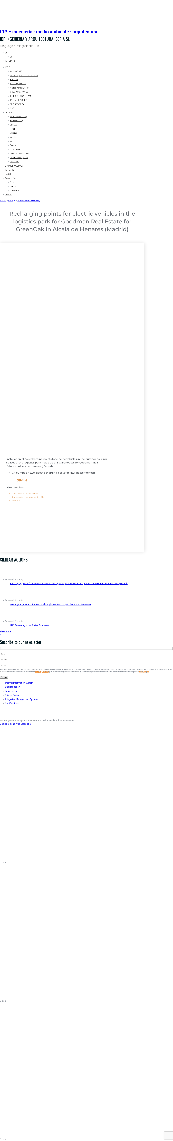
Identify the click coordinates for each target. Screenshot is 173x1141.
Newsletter (15, 190)
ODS (12, 108)
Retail (12, 129)
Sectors (8, 112)
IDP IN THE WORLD (18, 100)
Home (3, 200)
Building (13, 133)
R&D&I (8, 174)
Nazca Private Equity (19, 88)
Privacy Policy (42, 671)
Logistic (13, 124)
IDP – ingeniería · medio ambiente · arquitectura (48, 31)
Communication (12, 178)
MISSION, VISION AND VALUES (24, 75)
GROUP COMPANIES (19, 92)
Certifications (12, 703)
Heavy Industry (16, 120)
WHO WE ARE (16, 71)
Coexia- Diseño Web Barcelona (15, 723)
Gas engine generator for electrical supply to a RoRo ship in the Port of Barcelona (50, 604)
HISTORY (14, 79)
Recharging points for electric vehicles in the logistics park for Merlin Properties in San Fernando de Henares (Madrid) (69, 583)
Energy (13, 145)
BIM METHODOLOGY (14, 166)
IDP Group (9, 67)
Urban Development (19, 157)
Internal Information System (19, 682)
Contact (8, 194)
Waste (13, 137)
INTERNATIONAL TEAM (20, 96)
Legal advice (11, 691)
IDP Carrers (10, 61)
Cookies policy (12, 687)
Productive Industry (18, 116)
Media (13, 186)
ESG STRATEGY (17, 104)
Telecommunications (19, 153)
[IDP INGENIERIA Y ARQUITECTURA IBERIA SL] (6, 12)
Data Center (15, 149)
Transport (14, 161)
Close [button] (3, 862)
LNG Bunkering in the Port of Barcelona (29, 625)
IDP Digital (9, 170)
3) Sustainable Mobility (28, 200)
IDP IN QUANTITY (18, 83)
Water (12, 141)
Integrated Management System (21, 699)
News (12, 182)
